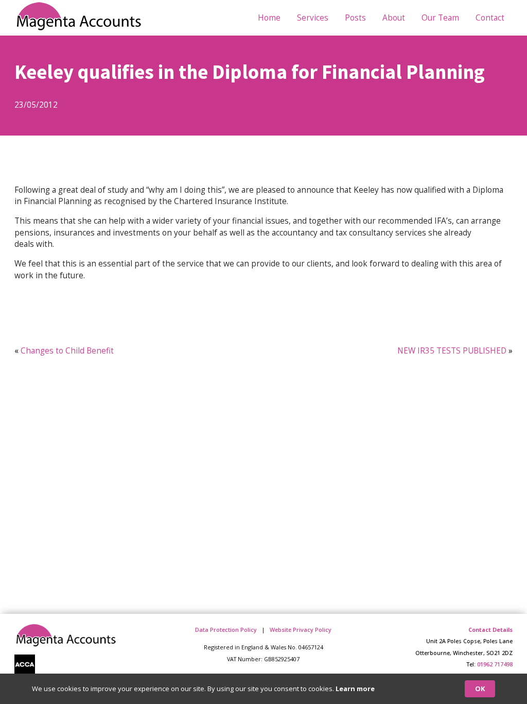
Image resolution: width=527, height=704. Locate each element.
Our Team (440, 17)
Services (312, 17)
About (393, 17)
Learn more (355, 688)
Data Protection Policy (226, 629)
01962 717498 (495, 664)
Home (269, 17)
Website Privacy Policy (300, 629)
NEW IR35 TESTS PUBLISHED (451, 350)
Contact (490, 17)
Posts (355, 17)
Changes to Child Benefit (67, 350)
